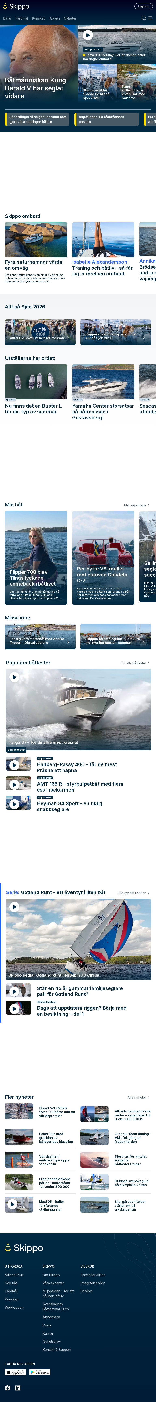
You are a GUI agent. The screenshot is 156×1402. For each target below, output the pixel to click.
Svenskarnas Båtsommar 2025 (56, 1306)
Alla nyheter (136, 1097)
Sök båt (11, 1283)
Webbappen (14, 1307)
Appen (55, 18)
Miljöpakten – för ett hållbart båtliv (58, 1293)
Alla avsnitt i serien (131, 893)
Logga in (143, 6)
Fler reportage (135, 505)
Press (47, 1325)
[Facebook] (7, 1388)
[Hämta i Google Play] (39, 1372)
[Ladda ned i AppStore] (15, 1372)
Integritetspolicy (92, 1283)
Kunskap (39, 18)
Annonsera (51, 1317)
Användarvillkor (92, 1275)
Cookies (86, 1291)
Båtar (7, 18)
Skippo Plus (14, 1275)
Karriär (48, 1333)
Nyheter (70, 18)
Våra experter (53, 1283)
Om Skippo (51, 1275)
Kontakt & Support (57, 1350)
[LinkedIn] (17, 1388)
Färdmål (21, 18)
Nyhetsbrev (52, 1341)
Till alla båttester (133, 663)
